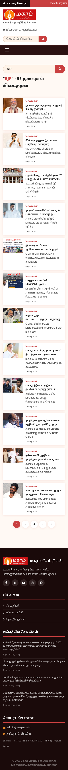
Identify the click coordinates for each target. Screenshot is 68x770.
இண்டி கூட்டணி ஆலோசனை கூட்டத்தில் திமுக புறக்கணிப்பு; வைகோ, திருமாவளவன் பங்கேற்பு (43, 247)
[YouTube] (23, 582)
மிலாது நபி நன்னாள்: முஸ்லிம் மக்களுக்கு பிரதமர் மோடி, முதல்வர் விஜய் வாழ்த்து (34, 663)
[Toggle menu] (7, 50)
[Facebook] (6, 582)
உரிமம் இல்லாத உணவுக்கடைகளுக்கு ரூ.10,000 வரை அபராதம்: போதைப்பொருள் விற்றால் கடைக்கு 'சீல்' (32, 646)
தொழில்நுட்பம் (15, 619)
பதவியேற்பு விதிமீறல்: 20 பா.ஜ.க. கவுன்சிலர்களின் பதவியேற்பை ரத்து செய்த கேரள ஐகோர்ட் (44, 177)
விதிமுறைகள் (52, 741)
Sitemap (7, 741)
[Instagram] (32, 582)
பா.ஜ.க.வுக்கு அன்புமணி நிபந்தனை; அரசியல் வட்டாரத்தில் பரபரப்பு (43, 352)
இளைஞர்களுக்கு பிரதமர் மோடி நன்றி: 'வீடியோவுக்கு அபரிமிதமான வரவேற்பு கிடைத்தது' (43, 107)
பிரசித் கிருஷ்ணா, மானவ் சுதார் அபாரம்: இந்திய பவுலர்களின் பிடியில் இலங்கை (33, 679)
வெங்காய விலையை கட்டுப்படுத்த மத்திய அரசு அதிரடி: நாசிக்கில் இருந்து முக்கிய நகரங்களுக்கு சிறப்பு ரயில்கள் (33, 697)
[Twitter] (15, 582)
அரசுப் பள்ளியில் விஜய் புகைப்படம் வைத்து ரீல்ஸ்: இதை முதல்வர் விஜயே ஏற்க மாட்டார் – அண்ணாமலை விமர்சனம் (42, 212)
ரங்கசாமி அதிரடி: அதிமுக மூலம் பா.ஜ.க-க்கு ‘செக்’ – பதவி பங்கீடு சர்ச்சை (43, 457)
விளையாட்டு (14, 612)
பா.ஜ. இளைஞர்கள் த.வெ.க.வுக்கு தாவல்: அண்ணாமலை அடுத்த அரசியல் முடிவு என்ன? (42, 387)
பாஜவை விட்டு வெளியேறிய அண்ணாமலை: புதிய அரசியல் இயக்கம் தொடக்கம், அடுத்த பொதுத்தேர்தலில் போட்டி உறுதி (43, 282)
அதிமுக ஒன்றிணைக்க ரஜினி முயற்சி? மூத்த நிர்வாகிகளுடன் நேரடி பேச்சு (42, 422)
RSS (7, 746)
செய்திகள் (13, 606)
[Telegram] (41, 582)
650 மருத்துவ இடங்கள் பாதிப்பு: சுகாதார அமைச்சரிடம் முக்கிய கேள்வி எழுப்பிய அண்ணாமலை (41, 142)
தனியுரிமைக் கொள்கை (28, 741)
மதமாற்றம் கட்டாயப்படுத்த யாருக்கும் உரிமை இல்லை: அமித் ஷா (43, 317)
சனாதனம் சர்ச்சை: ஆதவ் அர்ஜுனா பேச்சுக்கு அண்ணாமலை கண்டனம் (43, 492)
